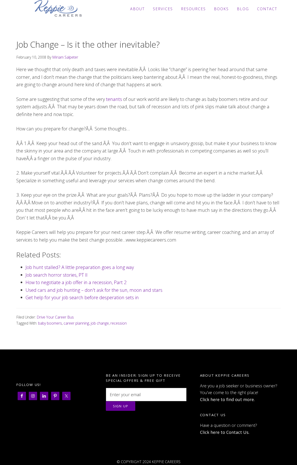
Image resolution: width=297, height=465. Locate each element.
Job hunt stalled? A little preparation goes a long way (80, 267)
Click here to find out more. (227, 399)
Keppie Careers (58, 9)
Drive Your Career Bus (55, 317)
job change (100, 323)
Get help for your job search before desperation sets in (82, 297)
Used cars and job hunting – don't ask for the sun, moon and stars (94, 290)
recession (118, 323)
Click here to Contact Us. (224, 432)
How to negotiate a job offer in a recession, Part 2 (76, 282)
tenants (114, 99)
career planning (76, 323)
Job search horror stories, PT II (56, 275)
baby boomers (50, 323)
